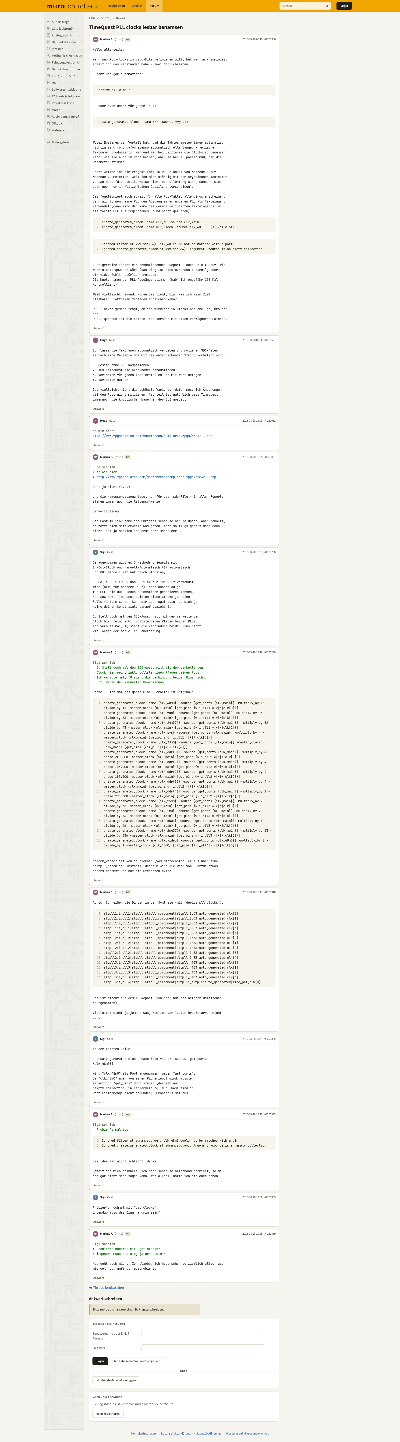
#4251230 (270, 552)
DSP (54, 83)
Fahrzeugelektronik (65, 62)
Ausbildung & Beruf (65, 116)
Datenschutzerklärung (176, 1433)
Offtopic (57, 123)
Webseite (58, 130)
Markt (56, 110)
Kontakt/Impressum (144, 1433)
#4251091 (270, 457)
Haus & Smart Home (66, 69)
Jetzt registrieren (108, 1414)
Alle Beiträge (60, 22)
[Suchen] (327, 6)
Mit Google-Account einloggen (116, 1380)
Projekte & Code (63, 103)
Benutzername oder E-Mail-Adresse (111, 1336)
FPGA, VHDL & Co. (64, 76)
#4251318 (270, 892)
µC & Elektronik (62, 28)
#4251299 (270, 652)
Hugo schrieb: (105, 467)
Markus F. (106, 39)
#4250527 (270, 340)
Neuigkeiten (116, 6)
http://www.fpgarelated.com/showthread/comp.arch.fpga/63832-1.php (152, 436)
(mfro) (119, 39)
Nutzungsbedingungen (208, 1433)
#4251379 (270, 1234)
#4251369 (270, 1197)
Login (344, 6)
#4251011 (270, 421)
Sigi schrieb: (105, 663)
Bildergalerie (60, 142)
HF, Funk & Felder (64, 42)
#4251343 (270, 1114)
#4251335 (270, 1039)
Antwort (98, 328)
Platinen (58, 49)
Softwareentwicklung (66, 89)
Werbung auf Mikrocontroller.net (247, 1433)
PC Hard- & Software (66, 96)
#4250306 (270, 39)
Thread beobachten (108, 1287)
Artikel (137, 6)
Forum (154, 6)
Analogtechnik (62, 35)
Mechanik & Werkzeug (67, 55)
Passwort (98, 1348)
